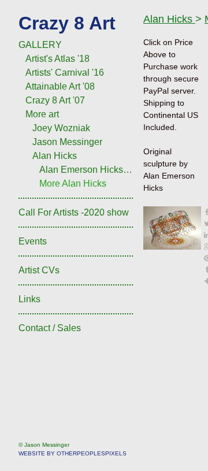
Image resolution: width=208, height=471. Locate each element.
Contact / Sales (49, 328)
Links (29, 299)
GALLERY (40, 45)
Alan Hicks (54, 156)
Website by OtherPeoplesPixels (72, 453)
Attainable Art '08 (60, 86)
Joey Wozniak (61, 128)
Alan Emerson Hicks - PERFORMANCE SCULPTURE (86, 170)
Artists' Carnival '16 (64, 72)
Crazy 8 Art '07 (55, 100)
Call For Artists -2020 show (73, 212)
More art (42, 114)
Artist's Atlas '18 (57, 59)
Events (32, 241)
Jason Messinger (67, 142)
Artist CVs (39, 270)
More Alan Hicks (72, 183)
